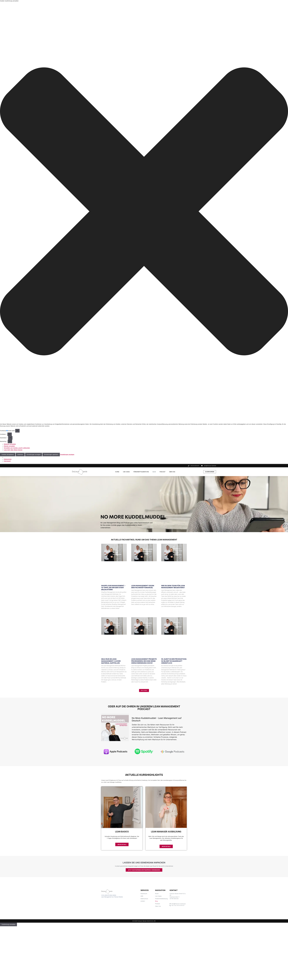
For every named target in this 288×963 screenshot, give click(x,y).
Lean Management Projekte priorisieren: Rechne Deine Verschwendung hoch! (144, 661)
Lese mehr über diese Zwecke (13, 450)
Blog (154, 472)
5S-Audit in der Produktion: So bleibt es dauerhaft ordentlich (174, 661)
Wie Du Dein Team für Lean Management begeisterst (173, 587)
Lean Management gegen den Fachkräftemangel (142, 587)
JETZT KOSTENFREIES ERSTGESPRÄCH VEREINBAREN (144, 870)
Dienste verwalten (9, 446)
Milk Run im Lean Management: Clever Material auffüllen (111, 661)
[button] (144, 211)
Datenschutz (7, 459)
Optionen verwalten (10, 444)
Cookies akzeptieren (8, 454)
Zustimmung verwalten (8, 924)
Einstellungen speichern (51, 454)
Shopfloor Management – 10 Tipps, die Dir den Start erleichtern (113, 588)
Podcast (162, 472)
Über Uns (172, 472)
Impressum (7, 461)
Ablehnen (20, 454)
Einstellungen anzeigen (33, 454)
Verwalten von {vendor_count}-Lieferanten (17, 448)
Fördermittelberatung (141, 472)
